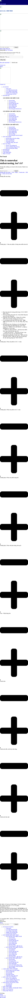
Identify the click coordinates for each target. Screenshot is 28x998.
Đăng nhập (3, 59)
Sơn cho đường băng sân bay (13, 147)
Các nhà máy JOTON (11, 94)
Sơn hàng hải (9, 984)
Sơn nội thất (12, 100)
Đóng (1, 922)
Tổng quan (8, 88)
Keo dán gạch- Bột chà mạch (16, 966)
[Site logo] (5, 83)
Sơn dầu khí (9, 985)
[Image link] (7, 917)
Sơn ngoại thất (12, 102)
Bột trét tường (12, 107)
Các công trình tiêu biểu (11, 90)
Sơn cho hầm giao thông (11, 148)
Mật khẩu (4, 57)
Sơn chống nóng (13, 106)
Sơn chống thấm (13, 104)
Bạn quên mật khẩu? (5, 62)
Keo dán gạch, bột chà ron (15, 108)
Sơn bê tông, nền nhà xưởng (12, 138)
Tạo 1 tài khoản (9, 50)
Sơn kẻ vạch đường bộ (11, 145)
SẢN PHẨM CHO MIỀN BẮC (13, 958)
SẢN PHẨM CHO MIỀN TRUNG (14, 947)
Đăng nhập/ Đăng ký (8, 990)
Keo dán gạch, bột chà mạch (15, 135)
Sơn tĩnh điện (9, 973)
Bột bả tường (12, 134)
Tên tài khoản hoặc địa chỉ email (10, 52)
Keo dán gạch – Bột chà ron (15, 946)
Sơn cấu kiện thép (10, 139)
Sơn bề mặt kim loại (13, 103)
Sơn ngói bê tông (10, 141)
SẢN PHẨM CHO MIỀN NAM (14, 936)
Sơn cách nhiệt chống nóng (15, 965)
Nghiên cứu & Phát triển (12, 92)
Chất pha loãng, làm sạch (12, 142)
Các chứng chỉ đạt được (11, 91)
